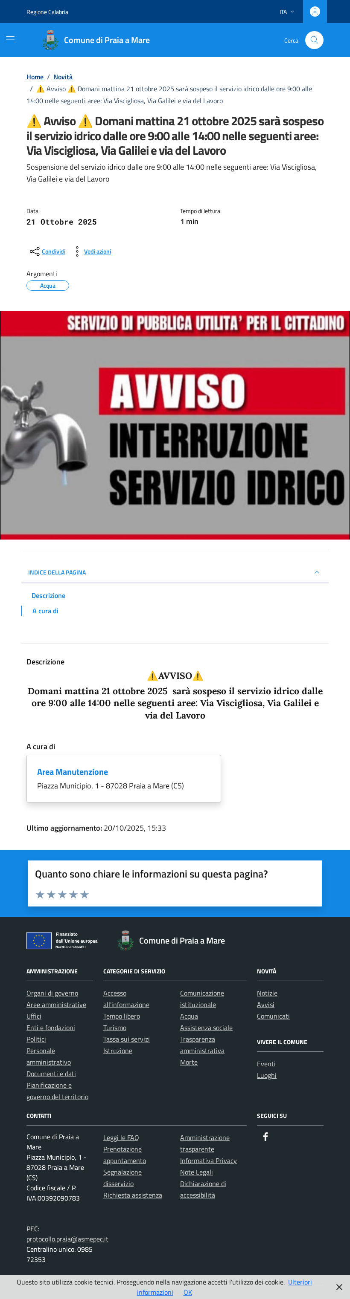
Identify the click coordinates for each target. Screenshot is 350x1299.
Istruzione (117, 1050)
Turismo (114, 1027)
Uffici (33, 1016)
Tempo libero (121, 1016)
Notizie (267, 993)
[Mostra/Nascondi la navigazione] (10, 39)
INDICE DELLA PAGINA (57, 572)
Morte (189, 1062)
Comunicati (273, 1016)
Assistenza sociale (206, 1027)
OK (188, 1292)
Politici (36, 1039)
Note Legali (196, 1172)
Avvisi (265, 1004)
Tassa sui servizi (126, 1039)
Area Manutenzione (72, 771)
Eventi (266, 1064)
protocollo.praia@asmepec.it (67, 1239)
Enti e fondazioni (50, 1027)
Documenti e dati (51, 1073)
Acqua (189, 1016)
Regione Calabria (47, 11)
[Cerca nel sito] (314, 40)
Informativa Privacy (208, 1160)
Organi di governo (52, 993)
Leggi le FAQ (121, 1137)
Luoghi (267, 1075)
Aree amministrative (56, 1004)
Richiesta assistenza (132, 1195)
